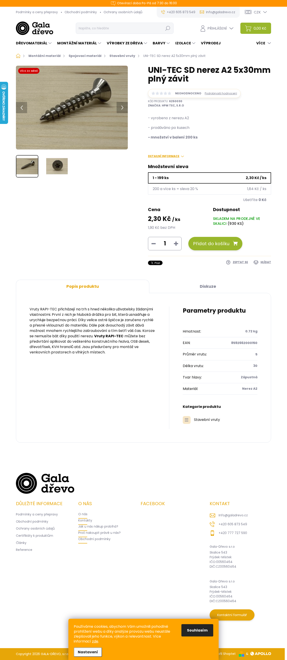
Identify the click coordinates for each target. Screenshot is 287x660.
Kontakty (85, 520)
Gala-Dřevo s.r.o (222, 546)
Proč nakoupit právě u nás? (99, 532)
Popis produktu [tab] (82, 286)
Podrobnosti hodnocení (221, 93)
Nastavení (88, 652)
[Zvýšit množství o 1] (176, 243)
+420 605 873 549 (233, 524)
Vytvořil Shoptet (223, 653)
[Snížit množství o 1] (153, 243)
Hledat (168, 28)
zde (95, 641)
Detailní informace (163, 156)
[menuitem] (34, 43)
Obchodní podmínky (81, 12)
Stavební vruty (207, 419)
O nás (82, 514)
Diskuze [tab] (208, 286)
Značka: (166, 105)
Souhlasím (197, 630)
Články (21, 543)
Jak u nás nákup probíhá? (98, 526)
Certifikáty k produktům (34, 535)
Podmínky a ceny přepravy (37, 12)
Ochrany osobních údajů (123, 12)
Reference (24, 549)
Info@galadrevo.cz (233, 515)
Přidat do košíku (211, 243)
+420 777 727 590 (233, 533)
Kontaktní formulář (232, 615)
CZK (257, 12)
